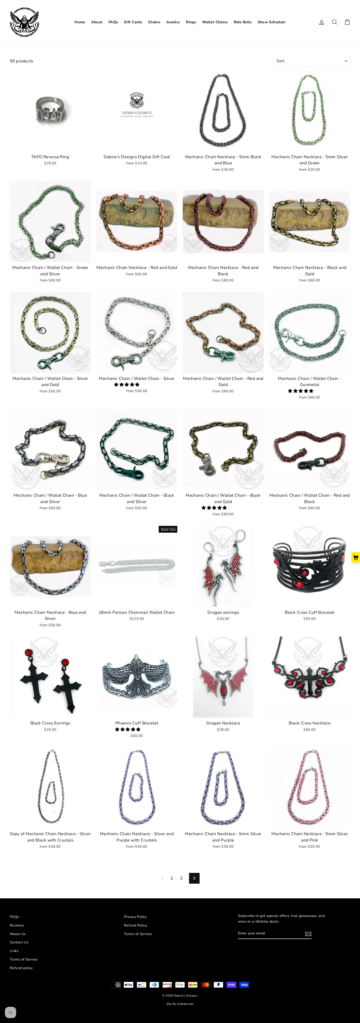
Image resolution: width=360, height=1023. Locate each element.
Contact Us (19, 942)
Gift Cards (133, 22)
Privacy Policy (135, 916)
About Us (18, 933)
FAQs (113, 22)
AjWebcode (185, 1004)
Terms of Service (24, 959)
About (96, 22)
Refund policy (21, 967)
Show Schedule (272, 22)
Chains (154, 22)
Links (14, 950)
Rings (191, 22)
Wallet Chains (215, 22)
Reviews (17, 925)
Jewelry (173, 22)
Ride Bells (243, 22)
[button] (127, 384)
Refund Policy (135, 925)
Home (79, 22)
